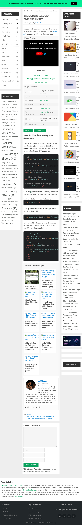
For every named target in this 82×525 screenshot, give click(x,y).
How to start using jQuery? (41, 75)
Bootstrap (5, 24)
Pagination (6, 177)
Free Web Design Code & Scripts (12, 485)
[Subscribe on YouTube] (60, 516)
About (5, 509)
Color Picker (6, 114)
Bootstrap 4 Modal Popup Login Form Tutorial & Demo (70, 315)
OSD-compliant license (29, 490)
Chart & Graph (6, 32)
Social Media (6, 73)
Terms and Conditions (10, 515)
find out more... (19, 496)
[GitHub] (69, 516)
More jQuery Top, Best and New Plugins (41, 79)
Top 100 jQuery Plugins (41, 82)
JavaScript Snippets (34, 512)
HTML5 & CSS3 (7, 44)
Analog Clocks (7, 104)
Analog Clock (12, 101)
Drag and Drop (10, 125)
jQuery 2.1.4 (44, 112)
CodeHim (50, 523)
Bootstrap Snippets (34, 509)
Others (29, 414)
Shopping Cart (14, 201)
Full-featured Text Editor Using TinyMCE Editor (40, 416)
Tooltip (12, 217)
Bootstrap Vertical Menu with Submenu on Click (71, 326)
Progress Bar (7, 188)
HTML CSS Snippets (34, 515)
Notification (7, 171)
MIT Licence (44, 100)
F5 (74, 3)
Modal (4, 60)
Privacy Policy (7, 518)
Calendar (10, 111)
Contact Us (6, 512)
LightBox (5, 52)
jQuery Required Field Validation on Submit (39, 418)
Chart (16, 111)
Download (40, 130)
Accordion (5, 20)
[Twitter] (31, 408)
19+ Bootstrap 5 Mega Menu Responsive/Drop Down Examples (71, 292)
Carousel (5, 28)
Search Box (6, 199)
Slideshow (9, 208)
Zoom (4, 85)
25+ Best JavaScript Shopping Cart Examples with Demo (71, 230)
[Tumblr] (34, 408)
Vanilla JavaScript (8, 81)
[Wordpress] (28, 408)
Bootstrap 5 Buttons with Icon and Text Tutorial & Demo (70, 253)
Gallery (4, 40)
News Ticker (13, 168)
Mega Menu (9, 162)
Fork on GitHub (45, 108)
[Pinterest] (39, 408)
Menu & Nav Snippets (35, 518)
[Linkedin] (25, 408)
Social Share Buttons (7, 212)
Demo (29, 130)
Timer (6, 217)
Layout (4, 48)
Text (8, 214)
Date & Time (6, 36)
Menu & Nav (6, 56)
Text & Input (6, 77)
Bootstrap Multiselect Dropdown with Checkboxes (71, 241)
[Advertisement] (41, 14)
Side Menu (9, 204)
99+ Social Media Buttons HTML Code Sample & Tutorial (70, 303)
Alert (4, 102)
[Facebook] (37, 408)
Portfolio (5, 69)
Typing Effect (7, 220)
